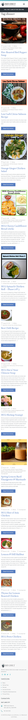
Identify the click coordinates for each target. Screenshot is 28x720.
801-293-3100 (7, 711)
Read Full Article (8, 74)
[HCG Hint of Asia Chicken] (14, 501)
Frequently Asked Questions (9, 691)
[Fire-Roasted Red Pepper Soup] (14, 31)
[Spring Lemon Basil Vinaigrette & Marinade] (14, 452)
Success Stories (6, 689)
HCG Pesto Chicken (11, 636)
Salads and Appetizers (10, 470)
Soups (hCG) (4, 367)
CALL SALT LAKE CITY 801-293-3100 (14, 9)
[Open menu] (24, 4)
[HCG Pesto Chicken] (14, 625)
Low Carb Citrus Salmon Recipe (13, 115)
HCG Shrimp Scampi (12, 414)
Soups (20, 47)
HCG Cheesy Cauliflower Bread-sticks (14, 227)
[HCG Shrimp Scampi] (14, 400)
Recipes (16, 47)
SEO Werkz (14, 716)
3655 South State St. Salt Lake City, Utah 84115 (10, 706)
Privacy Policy (6, 694)
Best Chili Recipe (10, 328)
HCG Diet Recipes (13, 164)
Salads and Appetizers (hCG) (17, 410)
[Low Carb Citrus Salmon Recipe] (14, 92)
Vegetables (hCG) (5, 223)
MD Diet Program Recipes (8, 47)
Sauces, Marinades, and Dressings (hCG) (13, 221)
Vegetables (10, 49)
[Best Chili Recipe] (14, 315)
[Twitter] (7, 674)
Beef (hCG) (5, 325)
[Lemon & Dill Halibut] (14, 543)
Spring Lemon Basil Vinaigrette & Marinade (13, 478)
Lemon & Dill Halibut (12, 554)
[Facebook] (10, 674)
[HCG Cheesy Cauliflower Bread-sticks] (14, 203)
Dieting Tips (10, 325)
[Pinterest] (5, 674)
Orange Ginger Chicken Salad (13, 170)
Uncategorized (4, 49)
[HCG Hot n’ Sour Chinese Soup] (14, 356)
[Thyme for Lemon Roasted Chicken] (14, 582)
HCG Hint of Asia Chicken (10, 514)
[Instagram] (2, 674)
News (4, 682)
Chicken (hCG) (6, 164)
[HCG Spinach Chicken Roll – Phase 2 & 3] (14, 266)
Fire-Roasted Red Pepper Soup (14, 54)
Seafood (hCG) (4, 111)
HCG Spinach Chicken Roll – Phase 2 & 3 (12, 288)
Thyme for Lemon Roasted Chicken (10, 594)
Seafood (20, 109)
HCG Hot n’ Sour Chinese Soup (9, 371)
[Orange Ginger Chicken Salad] (14, 147)
